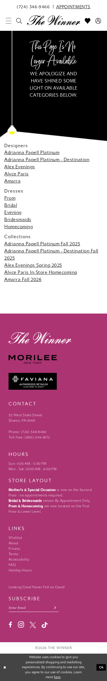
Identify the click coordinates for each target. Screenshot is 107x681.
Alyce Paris (16, 174)
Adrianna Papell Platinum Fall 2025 (42, 243)
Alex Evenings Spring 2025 (33, 265)
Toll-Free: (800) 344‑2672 (29, 437)
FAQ (12, 565)
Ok (101, 667)
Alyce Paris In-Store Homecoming (40, 272)
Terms (14, 554)
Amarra (12, 181)
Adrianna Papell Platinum (31, 152)
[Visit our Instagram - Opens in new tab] (21, 624)
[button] (8, 21)
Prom (9, 198)
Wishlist (15, 538)
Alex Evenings (19, 166)
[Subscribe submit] (55, 608)
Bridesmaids (17, 219)
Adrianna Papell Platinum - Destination (46, 159)
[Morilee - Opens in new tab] (53, 359)
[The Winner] (53, 20)
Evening (13, 212)
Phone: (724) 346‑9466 (28, 432)
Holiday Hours (20, 570)
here (57, 677)
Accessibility (19, 559)
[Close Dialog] (5, 667)
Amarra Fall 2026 (22, 279)
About (14, 543)
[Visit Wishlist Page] (87, 21)
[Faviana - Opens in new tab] (53, 381)
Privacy (14, 549)
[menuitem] (33, 6)
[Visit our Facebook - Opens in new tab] (10, 625)
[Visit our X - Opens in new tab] (33, 625)
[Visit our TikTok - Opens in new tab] (45, 625)
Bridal (10, 205)
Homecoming (18, 226)
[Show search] (19, 21)
